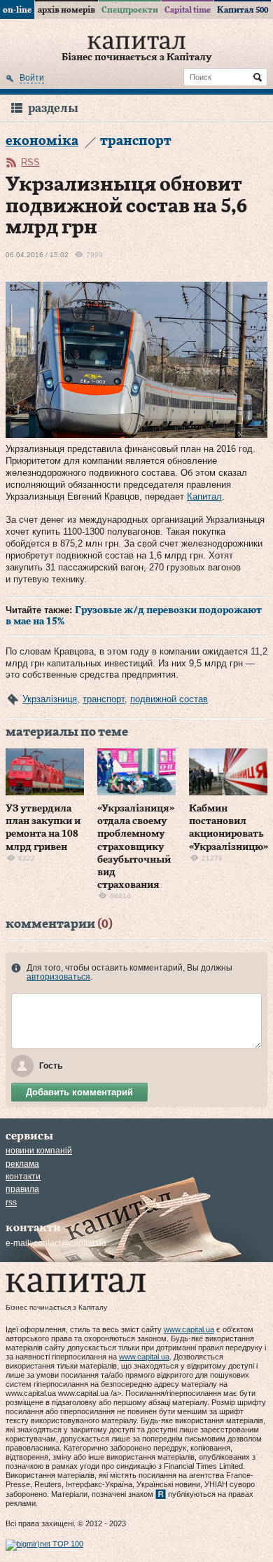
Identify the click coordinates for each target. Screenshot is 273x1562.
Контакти (23, 1176)
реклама (22, 1164)
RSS (30, 162)
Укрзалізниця (49, 699)
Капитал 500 (242, 10)
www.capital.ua (189, 1329)
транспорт (104, 699)
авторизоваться (58, 977)
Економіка (42, 141)
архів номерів (66, 10)
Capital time (187, 10)
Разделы (53, 108)
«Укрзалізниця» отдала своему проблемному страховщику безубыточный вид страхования (135, 847)
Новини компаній (39, 1151)
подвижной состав (169, 699)
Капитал (204, 496)
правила (22, 1189)
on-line (17, 10)
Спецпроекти (130, 10)
